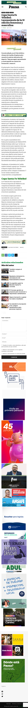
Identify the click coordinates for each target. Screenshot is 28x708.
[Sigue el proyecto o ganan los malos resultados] (5, 298)
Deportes (3, 12)
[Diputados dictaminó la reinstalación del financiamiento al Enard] (5, 277)
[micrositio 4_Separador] (14, 49)
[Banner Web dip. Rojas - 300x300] (14, 488)
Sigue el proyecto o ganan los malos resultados (17, 298)
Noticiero (7, 12)
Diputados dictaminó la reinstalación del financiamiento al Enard (17, 277)
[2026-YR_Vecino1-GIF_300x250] (14, 389)
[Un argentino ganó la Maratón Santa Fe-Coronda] (5, 284)
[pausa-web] (14, 371)
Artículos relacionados (12, 262)
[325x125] (14, 497)
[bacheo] (14, 626)
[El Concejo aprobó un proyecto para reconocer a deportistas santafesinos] (5, 291)
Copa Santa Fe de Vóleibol (13, 247)
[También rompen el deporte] (5, 271)
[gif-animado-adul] (14, 573)
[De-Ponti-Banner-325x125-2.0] (14, 607)
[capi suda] (12, 462)
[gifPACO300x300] (14, 419)
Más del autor (7, 265)
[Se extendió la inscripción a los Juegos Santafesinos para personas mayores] (5, 305)
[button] (26, 7)
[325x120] (14, 538)
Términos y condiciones (17, 703)
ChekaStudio (21, 706)
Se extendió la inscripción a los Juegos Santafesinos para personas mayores (17, 306)
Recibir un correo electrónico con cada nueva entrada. (14, 353)
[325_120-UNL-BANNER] (14, 398)
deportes (22, 247)
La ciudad (3, 293)
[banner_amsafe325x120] (14, 506)
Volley (3, 249)
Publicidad (8, 703)
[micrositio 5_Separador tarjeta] (14, 242)
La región (11, 12)
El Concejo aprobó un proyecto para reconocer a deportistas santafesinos (18, 291)
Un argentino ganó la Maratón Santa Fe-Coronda (16, 284)
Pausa (2, 10)
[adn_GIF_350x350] (14, 598)
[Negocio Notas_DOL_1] (14, 115)
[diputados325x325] (14, 529)
